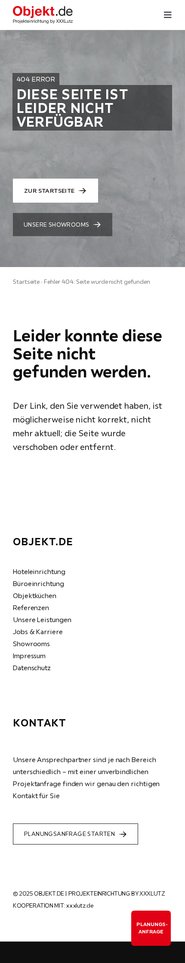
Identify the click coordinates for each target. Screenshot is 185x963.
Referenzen (31, 607)
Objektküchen (34, 595)
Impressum (29, 655)
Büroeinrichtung (38, 583)
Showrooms (31, 643)
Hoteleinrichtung (39, 571)
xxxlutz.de (79, 905)
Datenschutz (32, 667)
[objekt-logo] (43, 9)
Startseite (26, 282)
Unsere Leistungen (42, 619)
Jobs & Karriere (38, 631)
